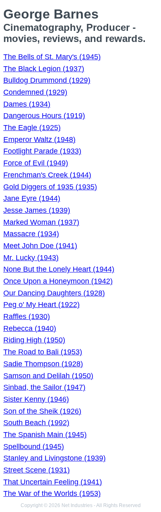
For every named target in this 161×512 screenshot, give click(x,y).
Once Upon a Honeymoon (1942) (58, 281)
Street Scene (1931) (36, 470)
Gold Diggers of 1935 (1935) (50, 187)
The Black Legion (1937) (43, 69)
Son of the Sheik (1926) (42, 411)
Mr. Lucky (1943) (31, 258)
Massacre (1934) (31, 234)
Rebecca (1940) (29, 328)
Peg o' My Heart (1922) (41, 304)
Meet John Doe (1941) (40, 246)
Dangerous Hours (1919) (44, 116)
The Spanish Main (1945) (45, 435)
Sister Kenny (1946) (36, 399)
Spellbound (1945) (33, 446)
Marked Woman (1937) (41, 222)
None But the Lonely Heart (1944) (58, 269)
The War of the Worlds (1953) (52, 493)
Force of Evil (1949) (35, 163)
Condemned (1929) (35, 92)
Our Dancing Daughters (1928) (54, 293)
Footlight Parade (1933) (42, 151)
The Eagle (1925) (32, 127)
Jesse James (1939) (36, 210)
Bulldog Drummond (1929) (46, 80)
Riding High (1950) (34, 340)
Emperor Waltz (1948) (39, 139)
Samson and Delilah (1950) (48, 376)
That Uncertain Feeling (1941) (52, 482)
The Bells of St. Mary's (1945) (52, 57)
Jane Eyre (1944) (31, 198)
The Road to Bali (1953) (42, 352)
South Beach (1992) (36, 423)
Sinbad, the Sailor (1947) (44, 387)
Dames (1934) (26, 104)
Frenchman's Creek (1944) (47, 175)
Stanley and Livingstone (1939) (54, 458)
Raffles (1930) (26, 316)
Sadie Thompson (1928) (43, 364)
